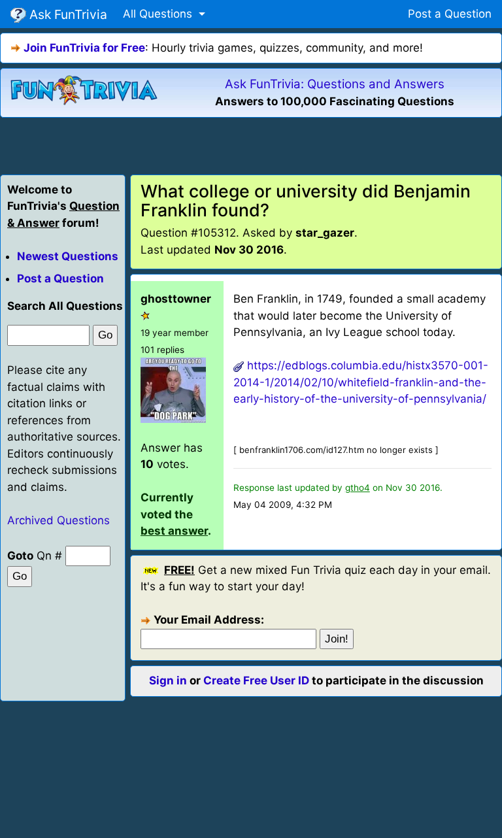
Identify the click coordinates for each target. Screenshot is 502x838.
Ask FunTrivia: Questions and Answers (334, 84)
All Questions (159, 13)
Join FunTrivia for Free (84, 47)
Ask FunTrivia (66, 14)
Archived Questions (58, 520)
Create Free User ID (256, 680)
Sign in (168, 680)
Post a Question (450, 13)
